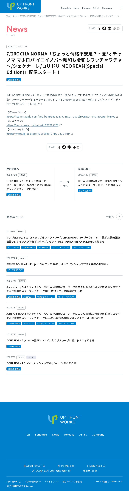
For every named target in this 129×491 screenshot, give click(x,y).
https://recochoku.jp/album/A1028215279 (32, 125)
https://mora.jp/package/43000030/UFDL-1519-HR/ (38, 133)
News (76, 8)
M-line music (64, 465)
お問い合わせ (12, 481)
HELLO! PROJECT (33, 465)
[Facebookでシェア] (104, 28)
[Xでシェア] (99, 28)
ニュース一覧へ (65, 184)
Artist (96, 8)
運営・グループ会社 (71, 481)
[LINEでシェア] (109, 28)
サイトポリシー (51, 481)
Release (86, 8)
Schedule (66, 8)
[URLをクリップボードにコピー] (117, 28)
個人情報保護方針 (33, 481)
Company (107, 8)
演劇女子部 (88, 470)
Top (27, 434)
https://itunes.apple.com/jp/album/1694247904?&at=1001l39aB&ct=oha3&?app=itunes (60, 116)
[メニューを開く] (121, 7)
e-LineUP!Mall (94, 465)
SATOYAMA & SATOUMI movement (49, 470)
